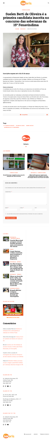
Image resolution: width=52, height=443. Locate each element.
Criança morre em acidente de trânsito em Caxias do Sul (13, 338)
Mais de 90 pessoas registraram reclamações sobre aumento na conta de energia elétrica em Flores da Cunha (38, 176)
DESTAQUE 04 (13, 237)
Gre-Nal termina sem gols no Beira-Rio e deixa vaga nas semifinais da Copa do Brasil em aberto (16, 267)
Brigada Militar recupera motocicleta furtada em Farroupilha (15, 293)
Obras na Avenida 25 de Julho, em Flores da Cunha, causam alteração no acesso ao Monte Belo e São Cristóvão (16, 280)
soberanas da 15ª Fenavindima (12, 127)
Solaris (17, 28)
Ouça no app (28, 434)
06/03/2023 (23, 28)
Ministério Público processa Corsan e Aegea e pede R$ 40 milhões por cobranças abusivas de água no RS (13, 362)
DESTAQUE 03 (34, 172)
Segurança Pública (15, 238)
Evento (11, 249)
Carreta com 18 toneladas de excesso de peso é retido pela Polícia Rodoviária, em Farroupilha (12, 346)
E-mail (22, 207)
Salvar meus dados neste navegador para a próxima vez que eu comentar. (25, 213)
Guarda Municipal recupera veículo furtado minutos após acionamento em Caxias (16, 243)
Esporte (19, 261)
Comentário (8, 191)
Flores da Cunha (26, 9)
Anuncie (36, 434)
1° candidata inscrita (9, 125)
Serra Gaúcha (30, 125)
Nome (6, 207)
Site (36, 207)
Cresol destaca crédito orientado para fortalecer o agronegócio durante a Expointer (16, 255)
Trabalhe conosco (44, 434)
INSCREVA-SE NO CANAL (13, 317)
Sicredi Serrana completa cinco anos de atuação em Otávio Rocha (13, 175)
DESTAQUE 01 (13, 274)
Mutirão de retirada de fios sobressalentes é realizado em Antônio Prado (12, 330)
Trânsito (19, 274)
